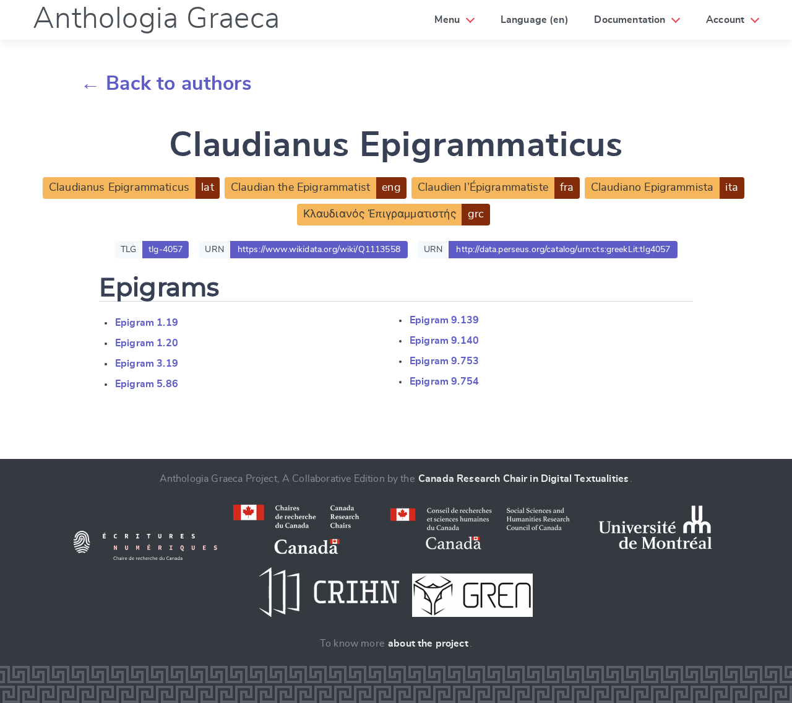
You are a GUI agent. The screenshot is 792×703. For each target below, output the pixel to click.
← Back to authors (166, 84)
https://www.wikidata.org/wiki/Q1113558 (319, 249)
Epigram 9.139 (444, 320)
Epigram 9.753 (444, 361)
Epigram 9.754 (444, 381)
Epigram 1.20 (146, 343)
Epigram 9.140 (444, 341)
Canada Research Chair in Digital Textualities (523, 479)
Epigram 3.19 (146, 364)
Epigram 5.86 (146, 384)
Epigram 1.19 (146, 323)
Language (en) (535, 20)
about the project (428, 643)
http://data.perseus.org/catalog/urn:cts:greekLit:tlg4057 (563, 249)
